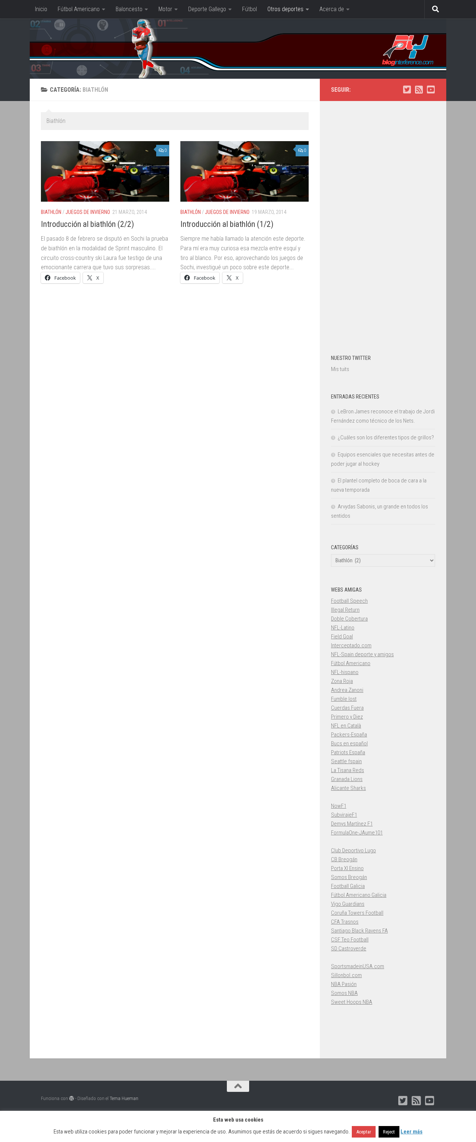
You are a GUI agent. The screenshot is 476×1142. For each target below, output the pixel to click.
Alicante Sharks (348, 788)
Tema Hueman (124, 1098)
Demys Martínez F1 (352, 823)
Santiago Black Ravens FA (359, 930)
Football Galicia (348, 886)
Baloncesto (129, 9)
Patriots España (348, 752)
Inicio (41, 9)
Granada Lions (347, 779)
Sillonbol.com (346, 975)
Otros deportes (285, 9)
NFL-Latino (342, 627)
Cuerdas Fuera (347, 708)
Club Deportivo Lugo (353, 850)
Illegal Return (345, 609)
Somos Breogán (349, 877)
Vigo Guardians (347, 904)
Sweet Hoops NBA (351, 1002)
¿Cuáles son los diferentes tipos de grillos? (386, 437)
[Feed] (418, 89)
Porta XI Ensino (347, 868)
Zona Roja (342, 681)
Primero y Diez (347, 716)
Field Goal (342, 636)
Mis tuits (340, 369)
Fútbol (249, 9)
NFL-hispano (344, 672)
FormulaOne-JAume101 (357, 832)
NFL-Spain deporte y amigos (362, 654)
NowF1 (338, 806)
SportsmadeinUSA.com (357, 966)
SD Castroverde (348, 948)
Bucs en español (349, 743)
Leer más (411, 1131)
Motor (165, 9)
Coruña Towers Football (357, 913)
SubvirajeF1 (344, 814)
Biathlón (51, 212)
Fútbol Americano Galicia (358, 895)
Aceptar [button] (363, 1132)
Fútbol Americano (79, 9)
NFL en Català (346, 725)
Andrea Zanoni (347, 690)
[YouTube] (430, 89)
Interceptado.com (351, 645)
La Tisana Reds (347, 770)
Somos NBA (344, 993)
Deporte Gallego (207, 9)
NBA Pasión (344, 984)
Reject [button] (389, 1132)
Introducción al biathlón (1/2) (226, 224)
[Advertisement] (383, 223)
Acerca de (331, 9)
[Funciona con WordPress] (71, 1098)
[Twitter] (406, 89)
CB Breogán (344, 859)
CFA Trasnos (344, 921)
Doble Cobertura (349, 618)
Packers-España (349, 734)
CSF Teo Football (350, 939)
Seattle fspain (346, 761)
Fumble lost (344, 699)
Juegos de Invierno (87, 212)
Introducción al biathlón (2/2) (87, 224)
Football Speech (349, 601)
